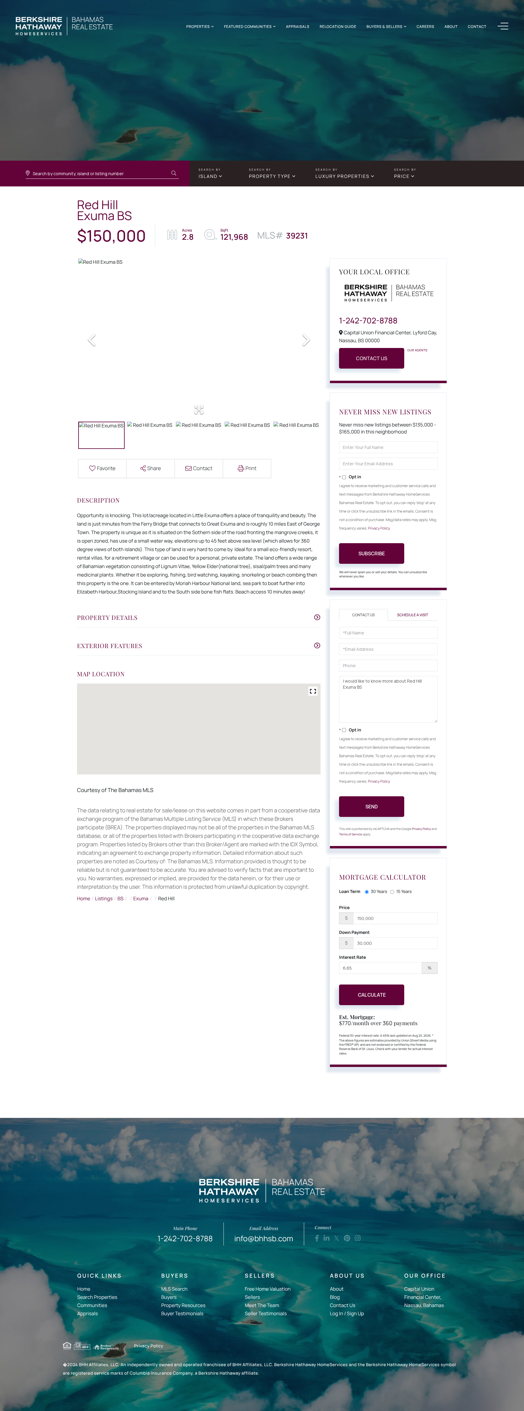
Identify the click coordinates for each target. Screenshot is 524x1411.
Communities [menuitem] (92, 1305)
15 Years (404, 891)
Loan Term (349, 891)
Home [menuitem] (83, 1289)
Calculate (372, 994)
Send (371, 806)
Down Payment (354, 932)
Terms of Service (350, 834)
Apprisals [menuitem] (87, 1313)
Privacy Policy (379, 528)
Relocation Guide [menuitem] (338, 26)
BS (121, 898)
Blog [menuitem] (335, 1297)
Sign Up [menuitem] (355, 1313)
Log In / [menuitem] (338, 1313)
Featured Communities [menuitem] (248, 26)
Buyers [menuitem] (169, 1297)
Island (208, 176)
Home (83, 898)
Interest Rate (352, 957)
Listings (104, 898)
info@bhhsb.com (263, 1234)
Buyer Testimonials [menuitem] (182, 1313)
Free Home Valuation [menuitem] (268, 1289)
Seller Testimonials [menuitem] (266, 1313)
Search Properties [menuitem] (97, 1297)
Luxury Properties (342, 176)
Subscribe (371, 553)
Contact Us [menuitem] (342, 1305)
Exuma (141, 898)
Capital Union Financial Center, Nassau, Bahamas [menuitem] (424, 1297)
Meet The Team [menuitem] (262, 1305)
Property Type (270, 176)
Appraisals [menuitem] (297, 26)
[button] (174, 173)
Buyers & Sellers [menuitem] (384, 26)
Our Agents (417, 350)
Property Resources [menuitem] (183, 1305)
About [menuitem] (451, 26)
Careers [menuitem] (425, 26)
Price (402, 176)
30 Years (379, 891)
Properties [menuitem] (198, 26)
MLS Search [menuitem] (174, 1289)
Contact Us (372, 358)
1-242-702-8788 (368, 320)
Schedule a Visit (412, 614)
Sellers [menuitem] (252, 1297)
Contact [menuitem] (477, 26)
